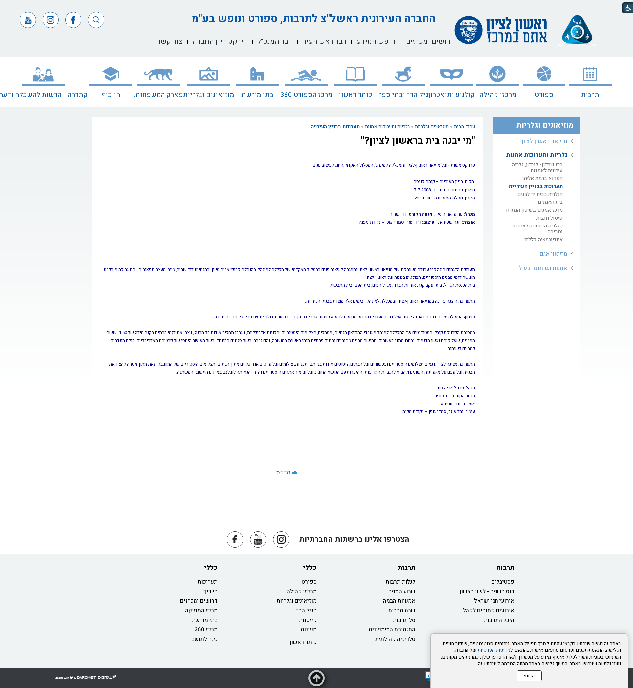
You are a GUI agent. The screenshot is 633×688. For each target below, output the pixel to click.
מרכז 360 (206, 629)
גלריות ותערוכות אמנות (387, 126)
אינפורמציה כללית (543, 240)
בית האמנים (550, 202)
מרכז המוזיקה (201, 610)
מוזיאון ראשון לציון (544, 141)
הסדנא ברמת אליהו (542, 178)
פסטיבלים (502, 582)
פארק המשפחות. (158, 95)
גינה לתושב (205, 639)
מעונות (308, 629)
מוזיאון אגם (553, 254)
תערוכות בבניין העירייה (335, 126)
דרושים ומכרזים (199, 601)
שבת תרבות (401, 610)
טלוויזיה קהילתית (395, 639)
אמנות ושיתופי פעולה (541, 268)
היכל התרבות (499, 620)
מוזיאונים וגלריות (208, 95)
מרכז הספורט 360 (306, 95)
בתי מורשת (257, 95)
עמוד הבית (464, 126)
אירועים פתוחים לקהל (488, 610)
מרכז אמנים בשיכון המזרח (534, 210)
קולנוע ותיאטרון (451, 95)
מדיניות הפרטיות (494, 650)
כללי (309, 567)
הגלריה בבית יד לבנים (540, 194)
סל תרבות (404, 620)
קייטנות (307, 620)
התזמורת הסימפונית (392, 629)
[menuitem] (590, 82)
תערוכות (208, 582)
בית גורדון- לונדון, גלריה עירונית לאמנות (537, 167)
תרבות (590, 95)
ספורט (544, 95)
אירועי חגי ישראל (494, 601)
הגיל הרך (306, 610)
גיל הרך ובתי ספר (403, 95)
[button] (96, 20)
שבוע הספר (402, 591)
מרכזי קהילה (497, 95)
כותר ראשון (355, 95)
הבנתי (529, 675)
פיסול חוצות (549, 218)
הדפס (283, 472)
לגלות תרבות (400, 582)
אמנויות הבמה (399, 601)
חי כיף (111, 95)
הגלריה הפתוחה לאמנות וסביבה (537, 229)
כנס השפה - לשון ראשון (487, 591)
